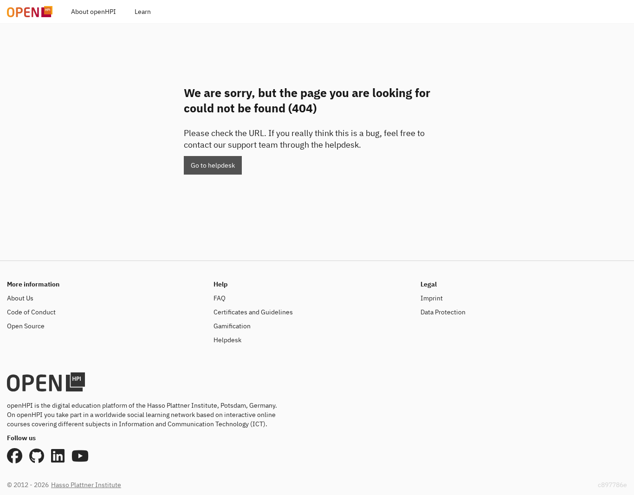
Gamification (232, 326)
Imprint (432, 298)
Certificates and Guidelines (253, 312)
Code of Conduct (31, 312)
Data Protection (443, 312)
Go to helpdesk (213, 165)
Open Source (26, 326)
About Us (20, 298)
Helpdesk (227, 340)
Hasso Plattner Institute (86, 485)
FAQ (219, 298)
